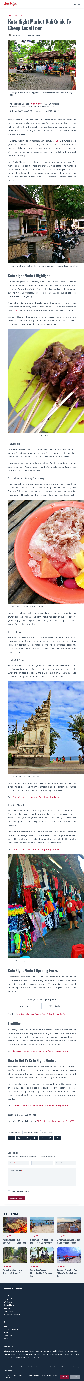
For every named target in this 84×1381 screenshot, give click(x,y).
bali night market (31, 1132)
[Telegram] (42, 1138)
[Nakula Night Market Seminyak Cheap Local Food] (15, 1225)
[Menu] (79, 4)
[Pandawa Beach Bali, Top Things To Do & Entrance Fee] (69, 1255)
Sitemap (76, 1367)
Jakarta (7, 1296)
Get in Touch (46, 1367)
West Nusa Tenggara (12, 1314)
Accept (64, 1377)
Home (6, 1326)
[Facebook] (11, 1138)
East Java (7, 1308)
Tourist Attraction (49, 1132)
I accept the (20, 1191)
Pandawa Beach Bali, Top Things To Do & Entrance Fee (67, 1273)
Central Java (8, 1305)
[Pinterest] (27, 1138)
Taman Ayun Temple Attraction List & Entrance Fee (41, 1273)
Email (35, 1163)
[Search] (75, 4)
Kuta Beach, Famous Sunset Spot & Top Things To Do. (41, 1014)
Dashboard (8, 1370)
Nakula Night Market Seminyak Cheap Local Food (14, 1241)
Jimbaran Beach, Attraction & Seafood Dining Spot (68, 1241)
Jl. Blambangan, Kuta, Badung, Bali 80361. (56, 1121)
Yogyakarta (8, 1299)
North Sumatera (10, 1311)
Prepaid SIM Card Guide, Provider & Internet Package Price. (40, 1105)
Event (6, 1333)
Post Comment (16, 1198)
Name (12, 1163)
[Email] (57, 1138)
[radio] (31, 104)
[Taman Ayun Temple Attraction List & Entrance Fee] (42, 1255)
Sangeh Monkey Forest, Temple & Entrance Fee (13, 1272)
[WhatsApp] (49, 1138)
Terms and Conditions (62, 1367)
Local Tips (8, 1336)
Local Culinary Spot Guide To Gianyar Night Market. (36, 849)
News (6, 1339)
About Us (14, 1367)
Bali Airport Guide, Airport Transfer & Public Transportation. (40, 1051)
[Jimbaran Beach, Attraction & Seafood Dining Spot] (69, 1225)
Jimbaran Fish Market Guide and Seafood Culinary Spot (41, 1241)
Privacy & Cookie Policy (30, 1367)
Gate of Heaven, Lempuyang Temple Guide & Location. (38, 797)
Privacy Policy (24, 1191)
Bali (57, 141)
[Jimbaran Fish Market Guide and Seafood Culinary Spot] (42, 1225)
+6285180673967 (32, 1357)
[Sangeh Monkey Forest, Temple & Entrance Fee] (15, 1255)
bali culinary (14, 1132)
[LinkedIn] (34, 1138)
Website (59, 1163)
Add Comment (16, 1171)
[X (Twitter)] (19, 1138)
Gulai (15, 310)
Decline (75, 1377)
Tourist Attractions (11, 1330)
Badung (5, 1236)
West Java (8, 1302)
